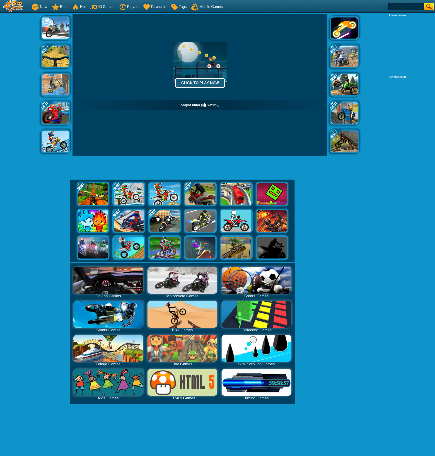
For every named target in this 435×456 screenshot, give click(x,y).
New (43, 7)
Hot (83, 7)
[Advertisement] (20, 82)
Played (132, 7)
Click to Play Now (200, 83)
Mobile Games (211, 7)
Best (63, 7)
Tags (183, 7)
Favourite (158, 7)
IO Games (106, 7)
